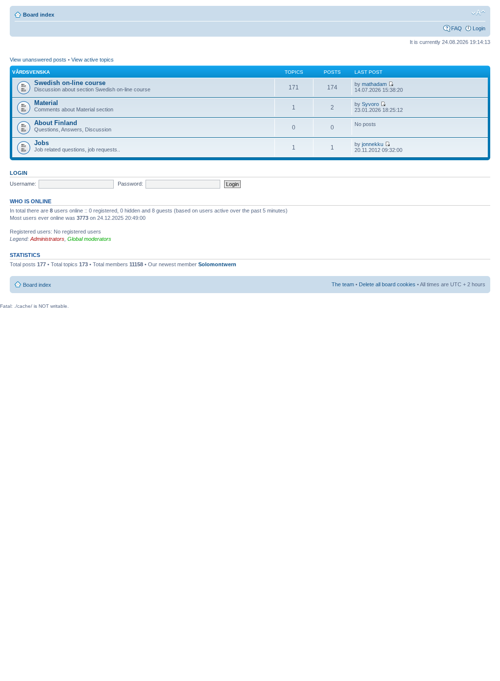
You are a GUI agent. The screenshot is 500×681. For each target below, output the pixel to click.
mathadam (374, 84)
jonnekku (372, 144)
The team (343, 284)
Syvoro (370, 104)
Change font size (478, 12)
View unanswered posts (38, 60)
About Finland (55, 123)
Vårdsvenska (31, 72)
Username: (23, 184)
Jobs (41, 143)
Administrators (47, 239)
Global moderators (89, 239)
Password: (130, 184)
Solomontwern (217, 264)
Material (46, 102)
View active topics (92, 60)
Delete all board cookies (387, 284)
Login (479, 28)
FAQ (456, 28)
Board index (38, 15)
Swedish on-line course (69, 82)
